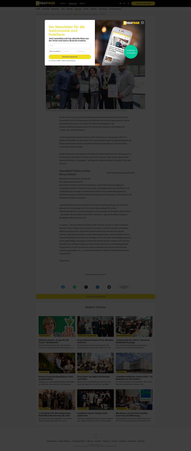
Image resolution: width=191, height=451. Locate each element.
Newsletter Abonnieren (69, 57)
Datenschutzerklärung (69, 60)
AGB (59, 60)
